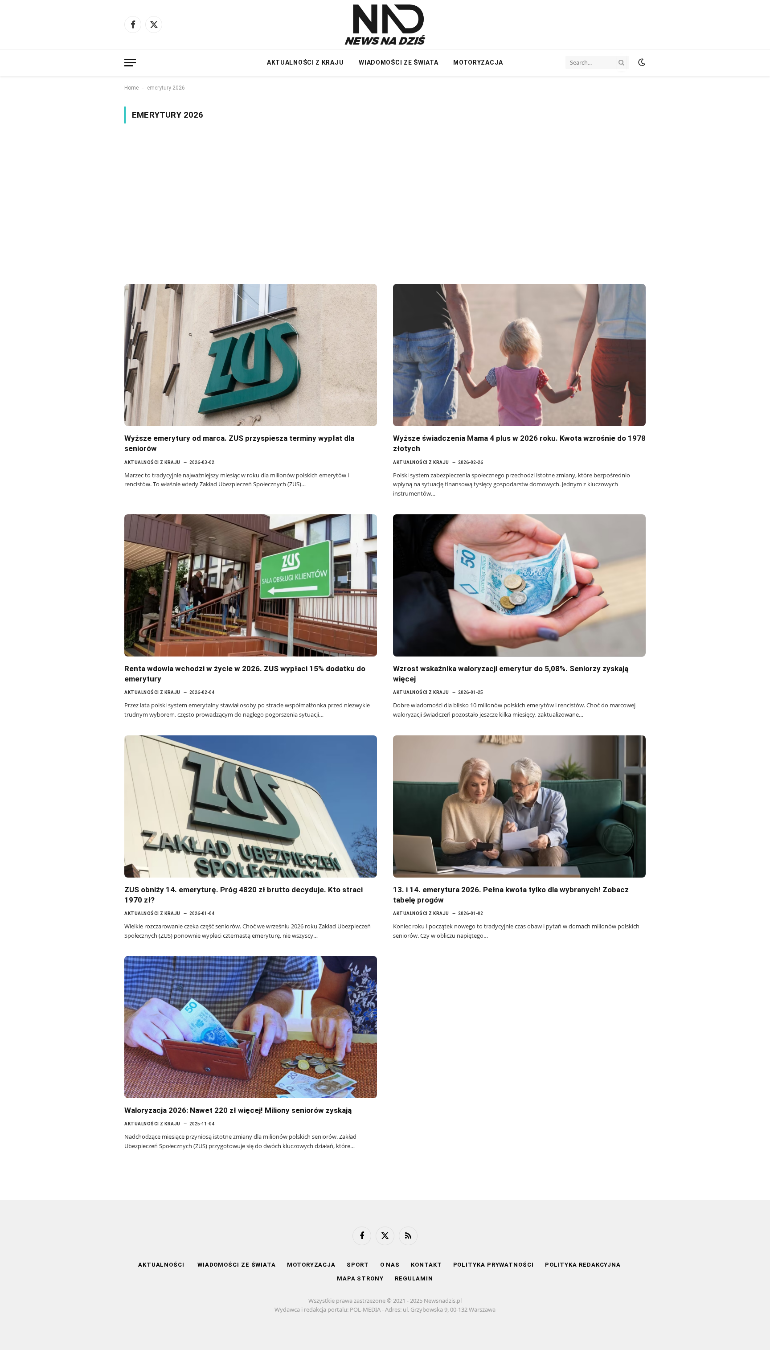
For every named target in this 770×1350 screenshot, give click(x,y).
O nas (390, 1264)
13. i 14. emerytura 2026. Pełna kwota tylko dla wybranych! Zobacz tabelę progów (511, 894)
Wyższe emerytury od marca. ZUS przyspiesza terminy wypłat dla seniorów (239, 443)
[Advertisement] (385, 203)
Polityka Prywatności (493, 1264)
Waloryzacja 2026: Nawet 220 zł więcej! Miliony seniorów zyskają (238, 1110)
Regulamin (414, 1278)
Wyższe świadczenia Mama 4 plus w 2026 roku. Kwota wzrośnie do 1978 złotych (519, 443)
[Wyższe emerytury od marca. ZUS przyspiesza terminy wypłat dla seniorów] (250, 355)
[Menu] (130, 63)
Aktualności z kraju (305, 62)
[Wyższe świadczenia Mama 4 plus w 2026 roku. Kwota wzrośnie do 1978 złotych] (519, 355)
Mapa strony (360, 1278)
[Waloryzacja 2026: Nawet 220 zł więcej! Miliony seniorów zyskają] (250, 1027)
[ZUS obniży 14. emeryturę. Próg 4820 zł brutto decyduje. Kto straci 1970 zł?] (250, 806)
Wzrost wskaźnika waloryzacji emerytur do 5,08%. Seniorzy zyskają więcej (510, 673)
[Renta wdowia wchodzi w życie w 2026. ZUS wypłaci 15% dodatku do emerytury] (250, 585)
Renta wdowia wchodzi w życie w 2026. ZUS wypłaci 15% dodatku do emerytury (244, 673)
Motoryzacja (478, 62)
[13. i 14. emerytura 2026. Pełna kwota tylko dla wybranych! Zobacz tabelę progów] (519, 806)
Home (131, 88)
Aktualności (162, 1264)
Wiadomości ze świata (398, 62)
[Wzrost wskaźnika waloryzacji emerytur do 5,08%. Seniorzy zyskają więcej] (519, 585)
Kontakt (426, 1264)
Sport (358, 1264)
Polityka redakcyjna (583, 1264)
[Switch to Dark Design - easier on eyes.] (641, 62)
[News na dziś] (385, 24)
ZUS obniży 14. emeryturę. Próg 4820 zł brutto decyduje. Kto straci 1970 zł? (243, 894)
